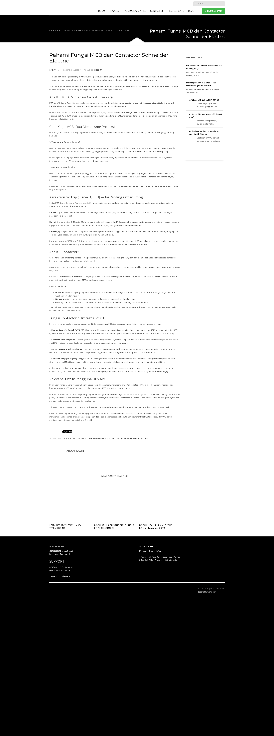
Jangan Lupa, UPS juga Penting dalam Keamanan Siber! (155, 526)
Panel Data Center (140, 438)
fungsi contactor (88, 438)
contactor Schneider (71, 438)
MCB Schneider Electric (116, 438)
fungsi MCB (101, 438)
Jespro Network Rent (207, 592)
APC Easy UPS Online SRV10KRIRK (204, 100)
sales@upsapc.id (62, 554)
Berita (78, 31)
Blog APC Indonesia (65, 31)
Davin (55, 70)
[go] (221, 4)
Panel (129, 438)
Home (51, 31)
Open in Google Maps (60, 576)
